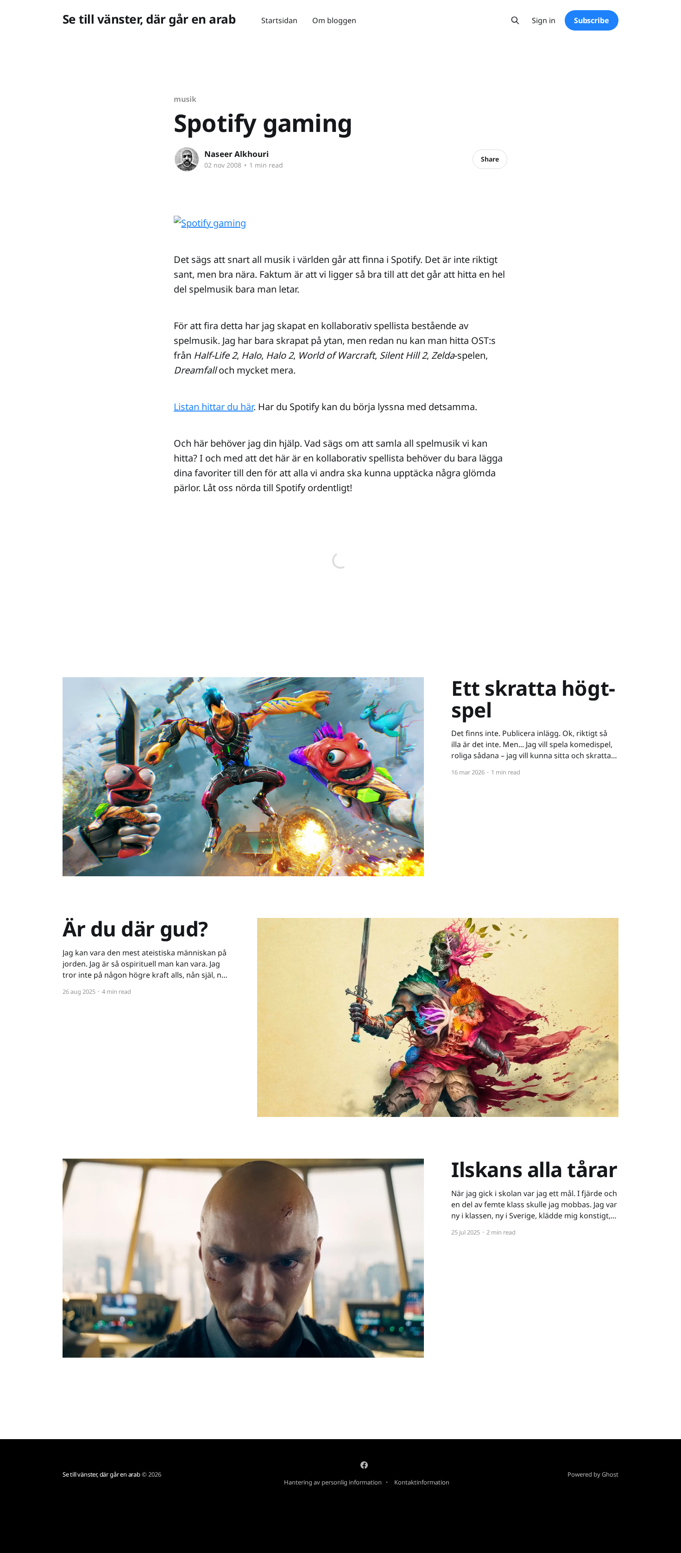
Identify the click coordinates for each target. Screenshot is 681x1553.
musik (185, 99)
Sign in (543, 20)
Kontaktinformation (421, 1482)
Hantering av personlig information (333, 1482)
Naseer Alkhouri (236, 154)
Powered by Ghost (593, 1474)
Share (490, 159)
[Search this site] (515, 20)
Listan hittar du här (213, 406)
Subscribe (591, 20)
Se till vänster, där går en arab (149, 19)
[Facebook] (364, 1465)
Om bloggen (334, 20)
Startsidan (279, 20)
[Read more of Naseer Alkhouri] (187, 159)
